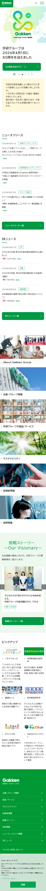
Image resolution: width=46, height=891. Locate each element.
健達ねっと (9, 698)
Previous (19, 74)
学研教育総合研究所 (34, 660)
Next (32, 74)
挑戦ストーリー (9, 820)
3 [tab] (28, 74)
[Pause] (14, 74)
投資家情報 (9, 491)
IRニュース (7, 841)
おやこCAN (10, 734)
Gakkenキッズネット (35, 735)
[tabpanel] (23, 589)
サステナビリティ (11, 458)
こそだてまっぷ (11, 659)
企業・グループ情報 (12, 394)
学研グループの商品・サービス (18, 426)
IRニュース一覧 (12, 316)
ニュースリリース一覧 (14, 226)
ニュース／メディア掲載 (12, 834)
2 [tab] (25, 74)
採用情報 (7, 523)
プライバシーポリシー (10, 878)
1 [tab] (22, 74)
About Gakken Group (18, 62)
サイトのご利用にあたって (13, 850)
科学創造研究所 (34, 698)
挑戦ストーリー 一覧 (14, 621)
